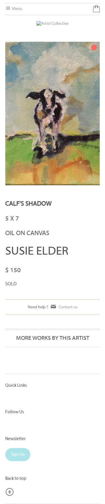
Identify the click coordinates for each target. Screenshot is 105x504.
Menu (16, 9)
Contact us (68, 307)
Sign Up (17, 454)
